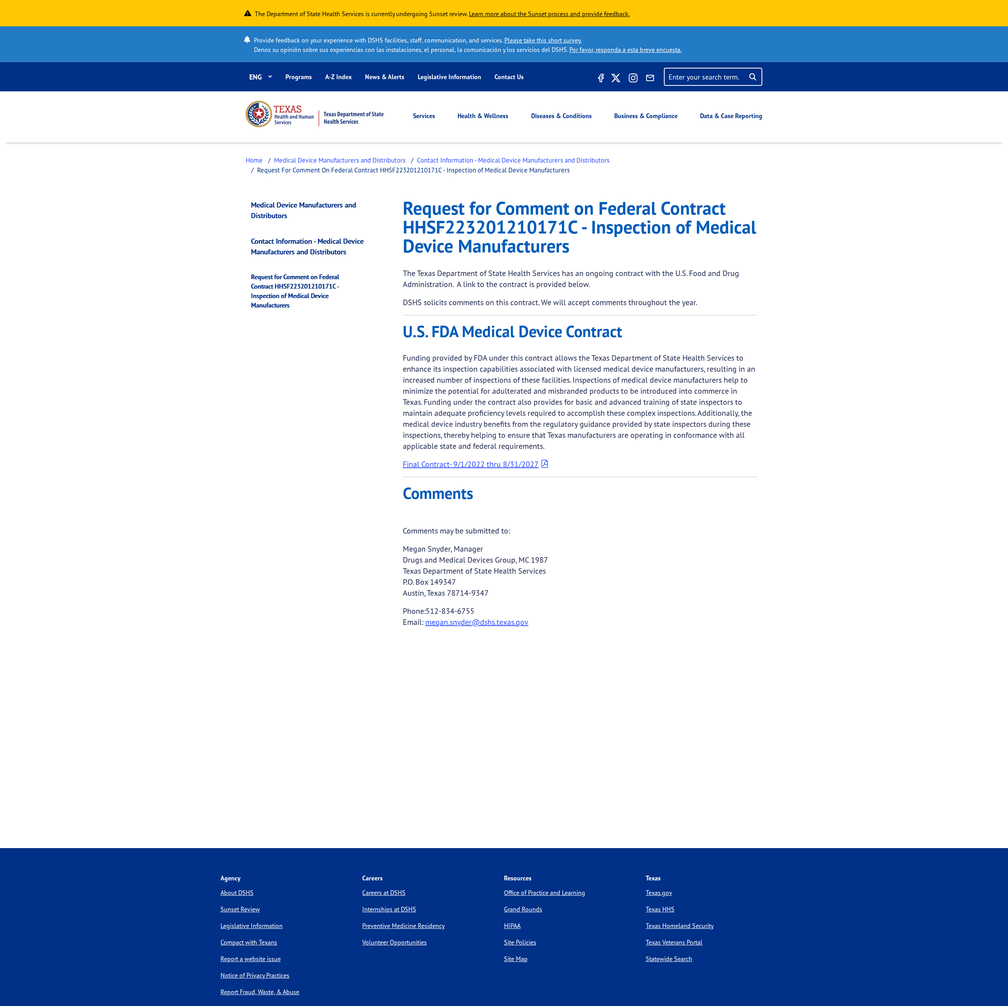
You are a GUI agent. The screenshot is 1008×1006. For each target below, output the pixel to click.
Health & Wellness (483, 116)
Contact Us (509, 77)
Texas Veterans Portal (674, 942)
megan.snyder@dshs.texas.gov (476, 622)
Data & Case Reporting (731, 116)
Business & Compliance (646, 116)
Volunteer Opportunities (394, 942)
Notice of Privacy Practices (254, 975)
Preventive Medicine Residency (403, 926)
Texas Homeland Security (679, 926)
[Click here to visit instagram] (633, 79)
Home (254, 160)
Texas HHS (660, 909)
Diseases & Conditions (561, 116)
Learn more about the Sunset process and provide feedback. (549, 14)
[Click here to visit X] (615, 79)
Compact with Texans (248, 942)
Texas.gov (659, 893)
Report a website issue (250, 959)
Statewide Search (669, 959)
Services (424, 116)
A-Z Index (338, 77)
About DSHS (237, 893)
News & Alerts (384, 77)
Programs (298, 77)
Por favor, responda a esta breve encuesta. (625, 50)
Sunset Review (240, 909)
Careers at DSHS (384, 893)
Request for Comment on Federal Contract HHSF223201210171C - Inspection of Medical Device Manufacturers (295, 291)
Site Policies (520, 942)
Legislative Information (449, 77)
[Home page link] (315, 114)
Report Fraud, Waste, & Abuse (259, 992)
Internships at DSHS (389, 909)
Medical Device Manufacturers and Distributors (340, 160)
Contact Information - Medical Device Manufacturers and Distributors (513, 160)
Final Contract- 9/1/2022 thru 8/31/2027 (471, 464)
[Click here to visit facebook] (600, 79)
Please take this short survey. (543, 40)
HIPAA (512, 926)
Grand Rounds (523, 909)
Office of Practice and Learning (544, 893)
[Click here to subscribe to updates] (650, 79)
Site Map (516, 959)
